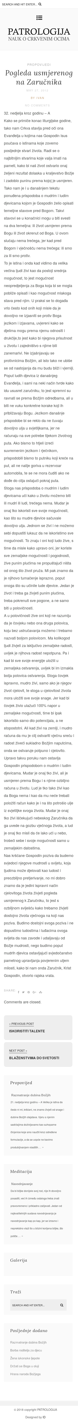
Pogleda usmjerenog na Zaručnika (39, 77)
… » (41, 1147)
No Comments (37, 105)
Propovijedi (39, 64)
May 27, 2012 (37, 90)
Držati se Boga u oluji (24, 1366)
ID (44, 1417)
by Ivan (37, 98)
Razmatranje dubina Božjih (31, 1095)
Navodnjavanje (22, 1184)
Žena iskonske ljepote (25, 1358)
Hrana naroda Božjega (25, 1374)
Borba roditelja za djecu (26, 1350)
